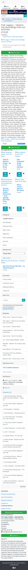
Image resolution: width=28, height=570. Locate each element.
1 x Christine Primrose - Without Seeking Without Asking (12, 457)
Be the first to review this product (13, 36)
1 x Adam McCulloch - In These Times (14, 428)
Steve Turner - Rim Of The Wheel (12, 336)
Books (4, 245)
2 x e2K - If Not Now (9, 432)
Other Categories (8, 237)
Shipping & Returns (8, 287)
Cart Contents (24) (6, 7)
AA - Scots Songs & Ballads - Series (13, 340)
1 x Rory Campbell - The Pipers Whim (14, 466)
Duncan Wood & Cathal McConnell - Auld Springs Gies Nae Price (7, 194)
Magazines (6, 234)
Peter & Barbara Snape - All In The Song (7, 163)
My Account (23, 7)
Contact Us (6, 291)
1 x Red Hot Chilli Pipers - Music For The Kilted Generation (13, 482)
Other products (7, 372)
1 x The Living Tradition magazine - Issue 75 (13, 423)
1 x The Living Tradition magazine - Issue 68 (13, 404)
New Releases (7, 222)
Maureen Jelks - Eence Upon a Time (13, 358)
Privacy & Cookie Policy (8, 494)
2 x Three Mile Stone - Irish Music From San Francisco (13, 417)
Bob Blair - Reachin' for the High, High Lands (14, 344)
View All (6, 388)
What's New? (6, 258)
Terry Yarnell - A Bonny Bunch (11, 326)
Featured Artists (7, 226)
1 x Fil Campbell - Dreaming (11, 409)
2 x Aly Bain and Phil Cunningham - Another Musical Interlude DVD (13, 446)
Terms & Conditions (7, 497)
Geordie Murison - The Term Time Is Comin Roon (13, 331)
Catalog (8, 19)
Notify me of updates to (13, 382)
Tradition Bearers (17, 19)
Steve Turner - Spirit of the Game (20, 187)
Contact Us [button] (14, 535)
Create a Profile (5, 508)
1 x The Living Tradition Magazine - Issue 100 (13, 451)
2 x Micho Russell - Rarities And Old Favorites (13, 440)
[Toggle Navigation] (3, 2)
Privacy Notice (7, 279)
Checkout (15, 8)
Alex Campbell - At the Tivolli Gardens (21, 163)
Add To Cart (15, 53)
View (5, 175)
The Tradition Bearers (11, 367)
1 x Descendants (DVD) (9, 462)
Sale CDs (5, 241)
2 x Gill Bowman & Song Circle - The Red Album (13, 470)
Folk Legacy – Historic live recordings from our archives (14, 322)
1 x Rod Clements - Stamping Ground (14, 413)
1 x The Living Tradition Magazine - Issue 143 (13, 476)
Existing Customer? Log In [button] (15, 512)
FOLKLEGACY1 (8, 21)
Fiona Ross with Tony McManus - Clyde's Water (12, 354)
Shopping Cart (7, 392)
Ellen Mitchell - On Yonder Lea (12, 349)
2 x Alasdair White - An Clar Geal (12, 435)
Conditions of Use (8, 283)
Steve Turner (6, 230)
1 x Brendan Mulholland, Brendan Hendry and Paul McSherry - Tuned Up (13, 398)
